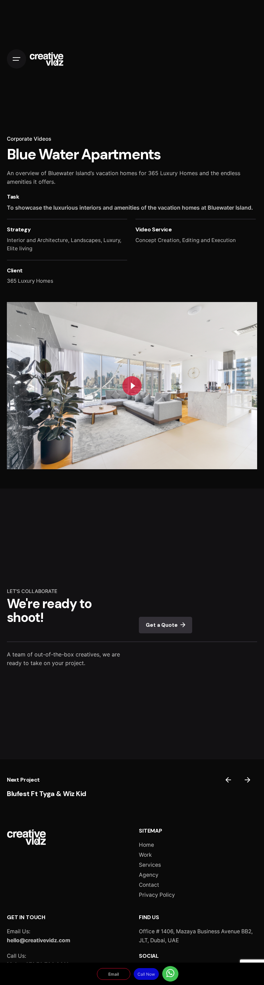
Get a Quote (161, 625)
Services (150, 865)
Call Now (146, 974)
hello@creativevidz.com (38, 940)
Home (146, 845)
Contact (149, 885)
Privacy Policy (157, 895)
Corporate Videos (29, 138)
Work (145, 855)
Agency (148, 875)
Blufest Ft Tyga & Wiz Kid (46, 793)
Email (113, 974)
